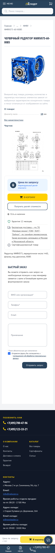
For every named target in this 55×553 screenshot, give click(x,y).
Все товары (34, 446)
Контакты (7, 451)
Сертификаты (35, 451)
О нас (5, 446)
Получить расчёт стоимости (27, 206)
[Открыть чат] (48, 540)
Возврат (7, 465)
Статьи (32, 455)
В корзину (38, 539)
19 (42, 114)
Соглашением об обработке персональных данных (29, 357)
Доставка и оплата (12, 455)
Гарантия (7, 460)
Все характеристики (13, 120)
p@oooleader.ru (10, 519)
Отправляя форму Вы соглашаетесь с (29, 355)
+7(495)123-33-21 (17, 429)
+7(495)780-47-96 (17, 423)
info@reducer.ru (10, 494)
